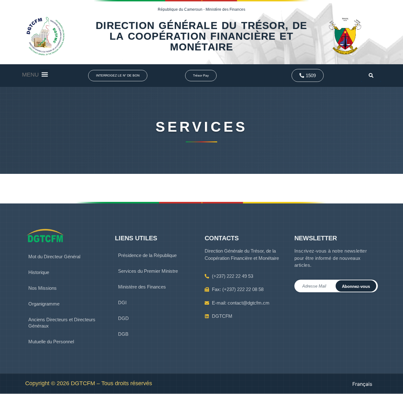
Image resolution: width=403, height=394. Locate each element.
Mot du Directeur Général (54, 256)
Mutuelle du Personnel (51, 341)
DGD (123, 318)
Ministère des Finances (142, 286)
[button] (44, 74)
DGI (122, 302)
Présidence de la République (147, 255)
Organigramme (44, 303)
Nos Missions (42, 288)
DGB (123, 334)
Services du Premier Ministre (148, 271)
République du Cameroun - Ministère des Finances (201, 9)
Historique (38, 272)
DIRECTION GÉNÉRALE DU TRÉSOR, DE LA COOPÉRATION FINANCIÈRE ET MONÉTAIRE (201, 36)
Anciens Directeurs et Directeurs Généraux (61, 322)
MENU (30, 74)
